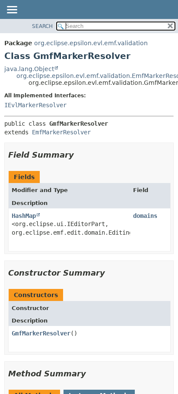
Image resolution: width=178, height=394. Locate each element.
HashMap (24, 215)
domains (145, 215)
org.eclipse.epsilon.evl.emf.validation (91, 43)
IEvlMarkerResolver (35, 105)
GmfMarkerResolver (41, 333)
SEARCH (42, 26)
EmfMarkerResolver (61, 132)
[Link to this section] (79, 154)
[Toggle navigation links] (11, 10)
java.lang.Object (29, 68)
